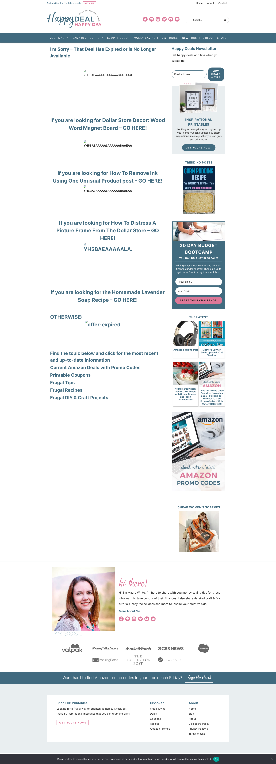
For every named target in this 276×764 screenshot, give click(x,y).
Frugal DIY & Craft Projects (79, 397)
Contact (222, 3)
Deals (153, 713)
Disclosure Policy (199, 723)
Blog (191, 713)
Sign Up (89, 3)
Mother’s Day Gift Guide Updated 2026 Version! (212, 352)
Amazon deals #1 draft (185, 349)
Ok (216, 759)
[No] (272, 759)
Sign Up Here (199, 678)
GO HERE (149, 181)
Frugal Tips (62, 382)
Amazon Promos (160, 728)
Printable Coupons (70, 375)
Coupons (155, 718)
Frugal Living (157, 708)
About (210, 3)
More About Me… (130, 611)
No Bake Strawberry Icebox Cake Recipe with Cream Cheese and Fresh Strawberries (185, 394)
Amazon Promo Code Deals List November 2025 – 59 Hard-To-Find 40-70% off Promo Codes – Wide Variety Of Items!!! (212, 397)
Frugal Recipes (66, 390)
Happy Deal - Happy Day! (74, 19)
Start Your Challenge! (199, 300)
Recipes (154, 723)
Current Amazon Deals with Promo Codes (95, 367)
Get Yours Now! (199, 147)
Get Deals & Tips (216, 74)
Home (199, 3)
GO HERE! (135, 128)
